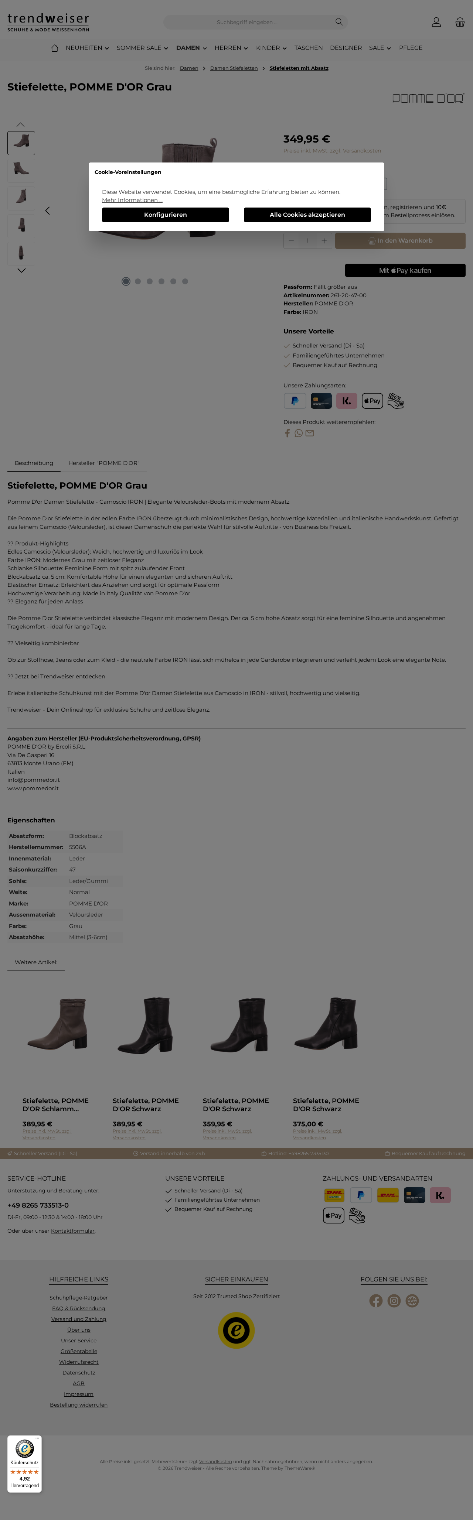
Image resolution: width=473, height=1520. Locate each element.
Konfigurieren (165, 214)
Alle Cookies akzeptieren (307, 214)
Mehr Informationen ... (132, 199)
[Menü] (37, 1439)
